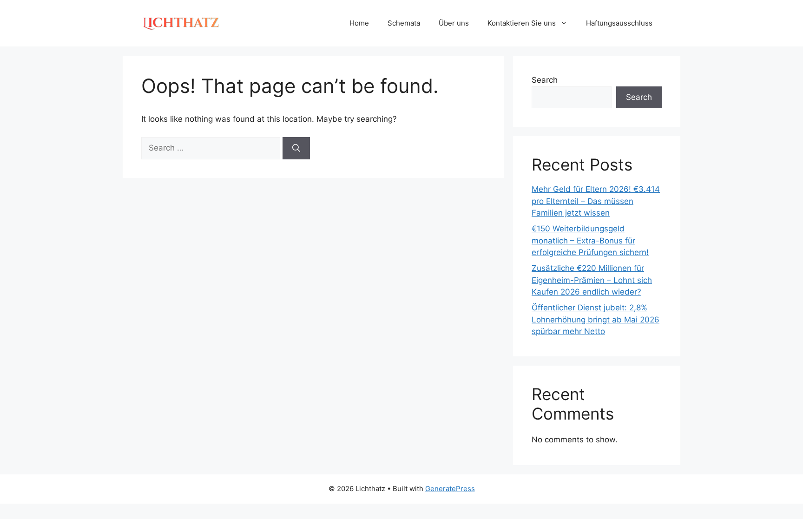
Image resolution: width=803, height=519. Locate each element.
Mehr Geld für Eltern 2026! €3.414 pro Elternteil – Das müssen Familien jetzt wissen (596, 200)
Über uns (454, 23)
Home (359, 23)
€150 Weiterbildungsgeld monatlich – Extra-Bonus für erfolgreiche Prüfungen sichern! (590, 240)
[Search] (296, 148)
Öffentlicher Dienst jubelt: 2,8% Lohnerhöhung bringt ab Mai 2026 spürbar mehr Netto (595, 319)
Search (545, 80)
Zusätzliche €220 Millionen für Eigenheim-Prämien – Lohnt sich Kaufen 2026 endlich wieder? (592, 279)
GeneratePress (450, 488)
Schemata (404, 23)
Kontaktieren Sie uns (521, 23)
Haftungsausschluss (619, 23)
